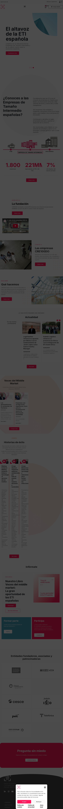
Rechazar (38, 801)
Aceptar (24, 801)
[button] (45, 787)
